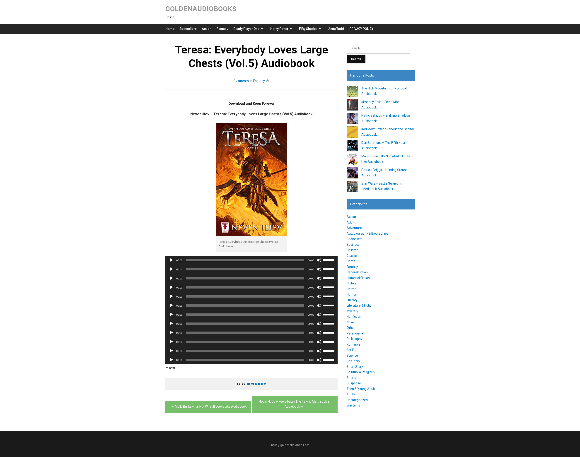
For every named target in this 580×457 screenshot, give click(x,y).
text (172, 368)
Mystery (352, 311)
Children (352, 250)
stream (243, 81)
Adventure (354, 228)
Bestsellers (188, 29)
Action (206, 29)
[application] (251, 260)
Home (169, 29)
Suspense (354, 383)
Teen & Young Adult (361, 389)
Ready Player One (246, 29)
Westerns (353, 405)
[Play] (171, 260)
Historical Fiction (358, 278)
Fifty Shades (308, 29)
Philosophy (354, 339)
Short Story (355, 366)
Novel (351, 322)
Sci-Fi (350, 350)
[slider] (329, 260)
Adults (351, 222)
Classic (352, 255)
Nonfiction (354, 316)
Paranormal (355, 333)
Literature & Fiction (360, 305)
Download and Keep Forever (251, 103)
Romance (353, 344)
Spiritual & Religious (361, 372)
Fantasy (222, 29)
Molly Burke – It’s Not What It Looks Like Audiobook (210, 406)
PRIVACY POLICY (361, 29)
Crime (351, 261)
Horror (351, 289)
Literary (352, 300)
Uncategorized (357, 400)
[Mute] (319, 260)
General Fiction (357, 272)
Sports (351, 378)
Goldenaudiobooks (201, 9)
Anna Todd (336, 29)
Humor (351, 294)
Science (352, 355)
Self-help (353, 361)
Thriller (352, 394)
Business (353, 244)
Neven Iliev (256, 384)
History (352, 283)
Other (351, 328)
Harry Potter (279, 29)
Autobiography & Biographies (367, 233)
